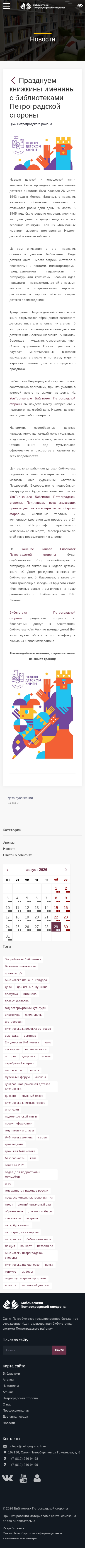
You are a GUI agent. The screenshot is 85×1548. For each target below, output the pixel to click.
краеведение (14, 1144)
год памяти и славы (19, 1130)
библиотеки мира (39, 1239)
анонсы (40, 1077)
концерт (26, 1246)
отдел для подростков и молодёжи (22, 1174)
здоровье (28, 1056)
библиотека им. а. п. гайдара (26, 980)
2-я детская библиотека (22, 1042)
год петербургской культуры (25, 1008)
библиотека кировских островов (28, 1028)
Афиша (8, 1392)
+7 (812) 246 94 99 (24, 1464)
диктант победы (40, 1211)
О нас (7, 1404)
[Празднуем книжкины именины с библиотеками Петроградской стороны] (42, 151)
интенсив (29, 994)
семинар (30, 1035)
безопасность (15, 1158)
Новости (9, 848)
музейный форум (17, 1077)
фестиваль (13, 1218)
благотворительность (20, 966)
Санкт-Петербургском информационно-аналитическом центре (32, 1535)
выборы (27, 1271)
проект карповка (17, 1001)
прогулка (11, 994)
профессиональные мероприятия (29, 1197)
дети (8, 987)
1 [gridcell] (56, 888)
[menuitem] (42, 1373)
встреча (32, 1218)
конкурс (10, 1271)
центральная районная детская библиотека (27, 1086)
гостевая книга (36, 1049)
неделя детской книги (21, 1116)
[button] (79, 7)
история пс (45, 1246)
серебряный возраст (19, 1063)
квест (9, 1204)
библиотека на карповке (22, 1264)
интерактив (13, 1239)
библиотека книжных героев (25, 1102)
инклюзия (12, 1109)
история (11, 1056)
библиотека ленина (19, 1137)
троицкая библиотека (20, 1151)
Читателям (11, 1385)
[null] (14, 80)
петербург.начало (17, 1225)
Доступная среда (15, 1416)
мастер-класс (15, 1070)
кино (48, 1042)
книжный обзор (32, 1095)
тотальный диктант (36, 1285)
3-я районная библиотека (23, 959)
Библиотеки (11, 1373)
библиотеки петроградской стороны (24, 1255)
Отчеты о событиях (17, 855)
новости (11, 1285)
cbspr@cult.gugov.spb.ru (28, 1446)
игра (8, 1183)
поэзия (46, 1056)
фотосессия (13, 1021)
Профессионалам (16, 1410)
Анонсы (9, 842)
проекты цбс (14, 973)
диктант (10, 1095)
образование (14, 1211)
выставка (11, 1035)
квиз (33, 1158)
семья (42, 1137)
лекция (10, 1246)
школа (34, 1070)
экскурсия (12, 1049)
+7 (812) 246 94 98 (24, 1458)
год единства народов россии (26, 1190)
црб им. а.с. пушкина (32, 987)
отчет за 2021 (15, 1165)
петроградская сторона (22, 1232)
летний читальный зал (34, 1204)
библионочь (33, 1014)
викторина (12, 1014)
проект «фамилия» (18, 1123)
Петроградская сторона (20, 1398)
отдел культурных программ (25, 1278)
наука (49, 1264)
